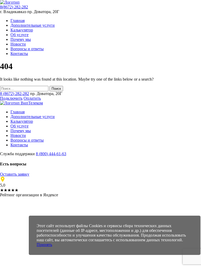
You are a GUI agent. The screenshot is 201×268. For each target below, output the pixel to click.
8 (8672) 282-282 (14, 93)
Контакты (19, 53)
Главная (17, 20)
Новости (18, 44)
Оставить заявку (14, 174)
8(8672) (14, 7)
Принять (44, 244)
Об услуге (19, 34)
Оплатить (32, 98)
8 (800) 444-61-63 (51, 154)
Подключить (11, 98)
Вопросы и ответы (27, 49)
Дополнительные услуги (32, 25)
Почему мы (20, 39)
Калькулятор (21, 30)
